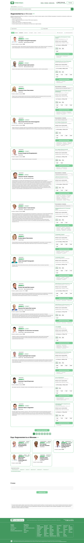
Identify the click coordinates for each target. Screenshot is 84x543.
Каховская (64, 142)
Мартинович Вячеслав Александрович (28, 121)
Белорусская (59, 345)
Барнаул (38, 530)
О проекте (12, 526)
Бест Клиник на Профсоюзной (61, 122)
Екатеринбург (46, 528)
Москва (38, 525)
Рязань (58, 533)
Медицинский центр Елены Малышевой (63, 61)
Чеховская (58, 229)
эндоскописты (14, 28)
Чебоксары (71, 528)
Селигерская (59, 195)
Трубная (62, 228)
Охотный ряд (59, 227)
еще (57, 76)
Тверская (58, 228)
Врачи (42, 2)
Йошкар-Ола (46, 533)
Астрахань (39, 529)
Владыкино (58, 251)
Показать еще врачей (42, 430)
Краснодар (51, 529)
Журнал (25, 532)
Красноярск (52, 530)
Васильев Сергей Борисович (26, 381)
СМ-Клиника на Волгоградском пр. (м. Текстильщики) (62, 404)
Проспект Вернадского (60, 397)
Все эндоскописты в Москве (16, 471)
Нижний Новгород (53, 535)
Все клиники (26, 526)
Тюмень (64, 534)
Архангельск (39, 528)
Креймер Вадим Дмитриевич (26, 65)
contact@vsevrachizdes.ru (63, 541)
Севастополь (65, 525)
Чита (69, 530)
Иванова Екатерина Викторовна (27, 308)
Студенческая (69, 300)
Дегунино (65, 252)
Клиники (46, 2)
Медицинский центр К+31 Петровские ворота (62, 209)
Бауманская (58, 81)
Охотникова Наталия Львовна (44, 444)
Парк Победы (64, 300)
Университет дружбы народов (61, 399)
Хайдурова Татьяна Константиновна (28, 330)
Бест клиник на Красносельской (61, 149)
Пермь (58, 530)
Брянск (38, 533)
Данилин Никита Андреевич (26, 407)
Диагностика (52, 2)
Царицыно (69, 143)
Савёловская (68, 227)
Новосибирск (59, 525)
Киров (51, 528)
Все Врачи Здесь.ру (18, 520)
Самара (58, 534)
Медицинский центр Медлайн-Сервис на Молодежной (63, 91)
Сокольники (63, 81)
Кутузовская (59, 300)
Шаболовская (63, 145)
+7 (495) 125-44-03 (60, 2)
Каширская (65, 143)
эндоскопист (21, 37)
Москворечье (59, 144)
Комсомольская (64, 167)
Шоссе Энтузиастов (63, 196)
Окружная (67, 251)
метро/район (45, 28)
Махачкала (51, 533)
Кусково (69, 196)
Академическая (59, 142)
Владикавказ (39, 534)
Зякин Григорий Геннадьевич (26, 261)
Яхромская (63, 195)
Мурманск (51, 534)
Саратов (58, 535)
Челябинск (70, 529)
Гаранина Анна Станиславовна (26, 208)
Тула (64, 533)
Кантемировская (59, 143)
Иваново (45, 529)
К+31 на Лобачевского (59, 377)
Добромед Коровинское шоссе (61, 176)
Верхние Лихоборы (60, 252)
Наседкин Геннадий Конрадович (27, 40)
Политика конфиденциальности (16, 530)
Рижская (63, 227)
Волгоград (46, 525)
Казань (45, 534)
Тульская (58, 145)
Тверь (64, 530)
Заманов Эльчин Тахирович (25, 176)
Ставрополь (65, 529)
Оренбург (58, 528)
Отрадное (63, 251)
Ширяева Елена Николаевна (25, 90)
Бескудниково (59, 253)
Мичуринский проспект (60, 398)
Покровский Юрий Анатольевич (27, 356)
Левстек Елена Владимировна (22, 444)
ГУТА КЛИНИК (58, 326)
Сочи (64, 528)
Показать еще (42, 492)
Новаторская (67, 398)
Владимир (39, 535)
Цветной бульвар (67, 228)
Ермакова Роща (63, 229)
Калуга (51, 525)
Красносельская (59, 168)
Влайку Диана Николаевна (25, 238)
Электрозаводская (60, 82)
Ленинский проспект (65, 144)
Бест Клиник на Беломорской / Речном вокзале (62, 37)
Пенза (58, 529)
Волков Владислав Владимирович (27, 153)
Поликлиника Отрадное (60, 234)
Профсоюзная (70, 142)
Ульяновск (65, 535)
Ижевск (45, 530)
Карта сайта (12, 529)
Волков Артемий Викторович (26, 287)
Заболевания (26, 530)
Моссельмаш (69, 195)
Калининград (46, 535)
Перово (58, 196)
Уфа (69, 525)
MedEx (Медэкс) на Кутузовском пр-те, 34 (63, 283)
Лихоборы (69, 229)
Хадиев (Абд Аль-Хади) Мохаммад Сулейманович (66, 445)
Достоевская (64, 345)
